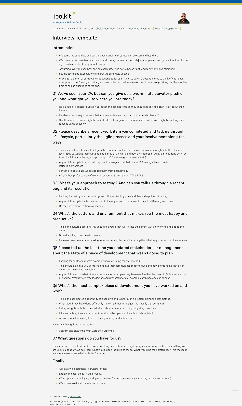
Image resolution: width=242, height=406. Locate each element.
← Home (58, 28)
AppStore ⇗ (172, 28)
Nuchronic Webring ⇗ (139, 28)
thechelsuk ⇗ (73, 28)
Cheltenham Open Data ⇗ (110, 28)
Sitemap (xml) (76, 396)
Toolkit (63, 16)
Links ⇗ (88, 28)
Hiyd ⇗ (159, 28)
